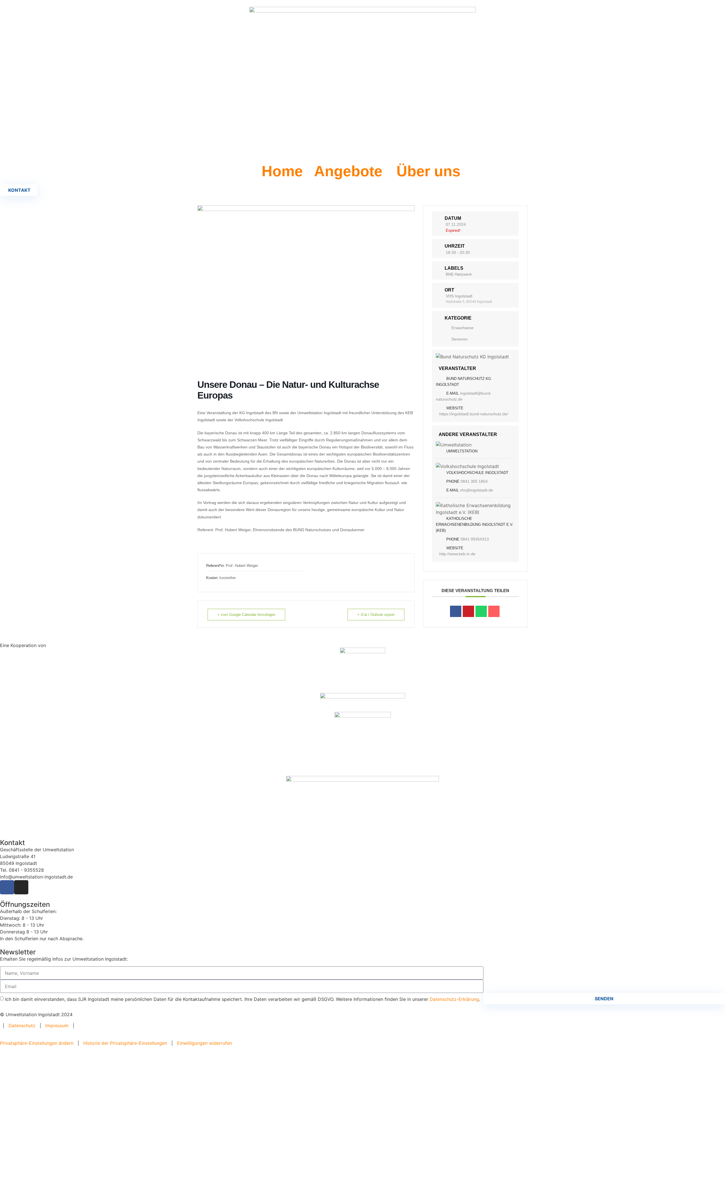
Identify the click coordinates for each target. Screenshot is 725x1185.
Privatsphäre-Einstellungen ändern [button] (36, 1043)
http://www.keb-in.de (457, 554)
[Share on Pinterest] (468, 611)
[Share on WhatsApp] (481, 611)
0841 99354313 (474, 539)
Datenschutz (21, 1025)
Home (282, 171)
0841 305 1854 (474, 481)
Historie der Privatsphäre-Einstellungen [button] (125, 1043)
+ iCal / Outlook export (376, 614)
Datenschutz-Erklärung (454, 999)
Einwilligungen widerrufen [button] (204, 1043)
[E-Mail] (494, 611)
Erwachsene (462, 327)
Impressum (57, 1025)
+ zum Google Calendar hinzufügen (246, 614)
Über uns (428, 171)
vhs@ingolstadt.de (476, 490)
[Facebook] (7, 887)
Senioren (459, 339)
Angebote (348, 171)
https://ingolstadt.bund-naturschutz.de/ (473, 414)
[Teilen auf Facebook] (455, 611)
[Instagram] (21, 887)
